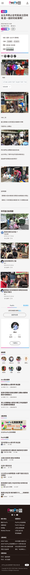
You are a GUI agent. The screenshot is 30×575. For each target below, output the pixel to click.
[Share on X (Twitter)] (8, 56)
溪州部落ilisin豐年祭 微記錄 (10, 385)
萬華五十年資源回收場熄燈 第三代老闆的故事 (15, 200)
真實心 (26, 363)
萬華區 (16, 38)
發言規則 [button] (25, 305)
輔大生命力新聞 (8, 487)
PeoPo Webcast (20, 525)
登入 (20, 310)
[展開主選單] (2, 3)
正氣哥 (5, 460)
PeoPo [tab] (12, 305)
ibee (5, 467)
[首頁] (15, 3)
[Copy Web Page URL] (15, 56)
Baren (18, 372)
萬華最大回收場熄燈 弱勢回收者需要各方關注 (15, 196)
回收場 (13, 45)
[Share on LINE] (11, 56)
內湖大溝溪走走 (6, 465)
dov (5, 263)
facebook (12, 515)
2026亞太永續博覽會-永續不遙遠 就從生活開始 (15, 474)
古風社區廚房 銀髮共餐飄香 (10, 458)
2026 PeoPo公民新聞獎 (8, 544)
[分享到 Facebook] (5, 56)
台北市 (12, 38)
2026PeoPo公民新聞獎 (8, 432)
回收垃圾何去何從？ (11, 232)
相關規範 (3, 525)
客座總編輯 (18, 533)
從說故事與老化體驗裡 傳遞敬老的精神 (14, 450)
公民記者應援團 (19, 528)
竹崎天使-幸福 (7, 452)
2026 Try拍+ (4, 541)
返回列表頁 (14, 315)
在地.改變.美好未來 (20, 546)
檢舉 (13, 29)
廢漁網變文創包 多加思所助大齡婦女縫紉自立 (14, 484)
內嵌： (4, 77)
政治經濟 (16, 41)
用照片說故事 (5, 549)
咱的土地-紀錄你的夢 (7, 546)
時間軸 (3, 528)
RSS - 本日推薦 (5, 559)
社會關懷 (9, 41)
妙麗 (11, 372)
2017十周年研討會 (20, 544)
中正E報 (6, 234)
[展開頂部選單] (27, 3)
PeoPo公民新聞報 (20, 522)
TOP (27, 565)
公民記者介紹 (19, 530)
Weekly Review (5, 530)
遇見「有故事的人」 (21, 549)
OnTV (4, 11)
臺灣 (7, 38)
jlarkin (3, 363)
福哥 (5, 477)
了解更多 (15, 343)
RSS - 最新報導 (5, 557)
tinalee (5, 496)
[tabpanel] (14, 310)
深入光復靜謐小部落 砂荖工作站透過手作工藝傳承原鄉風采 (14, 404)
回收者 (8, 45)
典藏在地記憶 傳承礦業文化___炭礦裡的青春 (15, 493)
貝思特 (3, 372)
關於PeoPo (4, 522)
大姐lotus (11, 363)
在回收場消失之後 (10, 261)
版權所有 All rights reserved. (10, 49)
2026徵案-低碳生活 (20, 541)
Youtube (17, 515)
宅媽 (19, 363)
